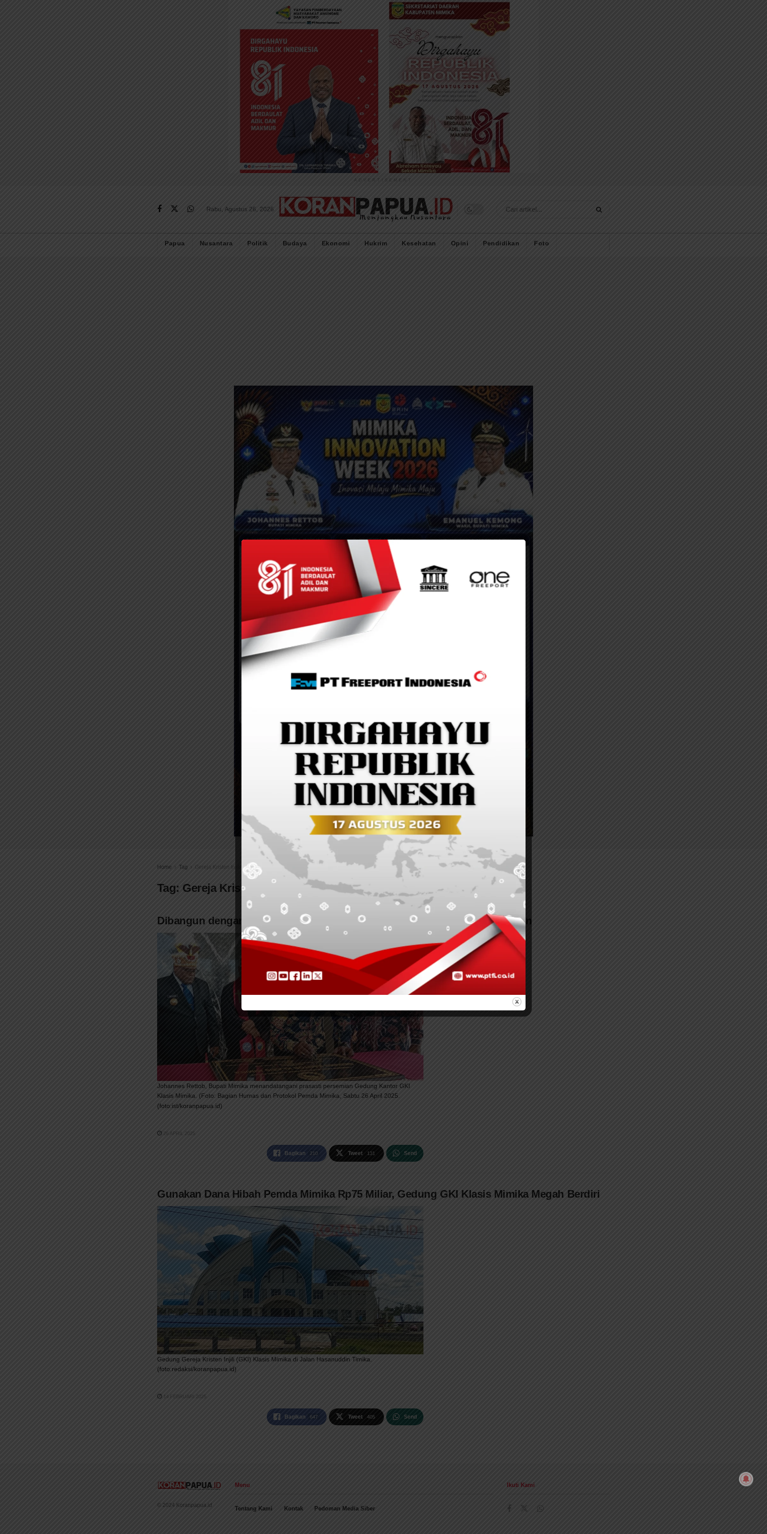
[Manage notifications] (746, 1479)
